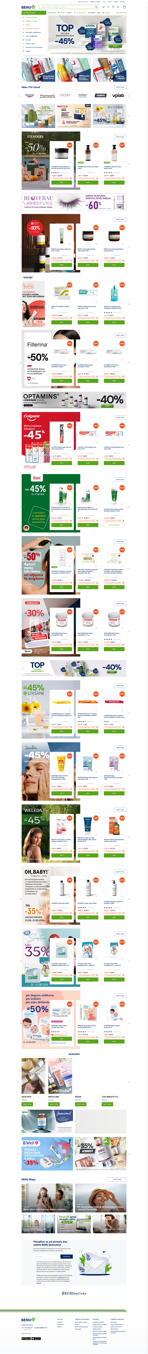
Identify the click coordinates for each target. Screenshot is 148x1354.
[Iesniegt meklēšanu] (96, 7)
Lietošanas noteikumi (98, 1322)
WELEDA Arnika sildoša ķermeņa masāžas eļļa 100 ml (114, 840)
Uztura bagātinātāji (31, 36)
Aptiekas (107, 12)
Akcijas (28, 25)
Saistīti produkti (114, 525)
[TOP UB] (74, 668)
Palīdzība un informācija (82, 1319)
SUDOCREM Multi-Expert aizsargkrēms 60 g (59, 634)
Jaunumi (110, 1)
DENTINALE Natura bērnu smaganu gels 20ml (59, 1026)
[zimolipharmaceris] (47, 96)
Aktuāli (62, 12)
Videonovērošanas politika (100, 1331)
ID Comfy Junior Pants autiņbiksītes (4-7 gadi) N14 (86, 964)
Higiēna (28, 51)
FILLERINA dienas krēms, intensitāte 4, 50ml (59, 365)
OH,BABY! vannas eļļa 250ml (60, 903)
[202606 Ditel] (50, 116)
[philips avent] (34, 304)
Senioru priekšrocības (116, 1324)
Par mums (60, 1319)
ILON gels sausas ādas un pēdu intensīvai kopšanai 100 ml (113, 510)
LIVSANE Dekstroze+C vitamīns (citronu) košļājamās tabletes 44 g (61, 715)
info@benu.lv (62, 1277)
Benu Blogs (60, 1324)
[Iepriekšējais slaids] (50, 35)
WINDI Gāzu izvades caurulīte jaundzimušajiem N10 (87, 1026)
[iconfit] (100, 1154)
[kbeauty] (74, 70)
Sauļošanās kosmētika (32, 28)
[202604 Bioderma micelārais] (85, 116)
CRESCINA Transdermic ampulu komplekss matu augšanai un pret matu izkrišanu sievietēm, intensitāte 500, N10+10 (113, 571)
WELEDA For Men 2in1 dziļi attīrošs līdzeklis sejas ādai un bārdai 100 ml (87, 839)
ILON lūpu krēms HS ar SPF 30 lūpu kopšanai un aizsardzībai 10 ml (61, 509)
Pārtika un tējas (30, 43)
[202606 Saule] (100, 1122)
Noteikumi (96, 1319)
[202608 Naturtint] (74, 201)
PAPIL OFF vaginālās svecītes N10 (60, 307)
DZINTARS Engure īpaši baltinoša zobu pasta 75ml (88, 778)
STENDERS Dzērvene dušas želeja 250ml (88, 167)
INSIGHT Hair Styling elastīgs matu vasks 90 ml (86, 250)
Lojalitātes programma (117, 1319)
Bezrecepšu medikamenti (33, 32)
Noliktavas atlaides (31, 21)
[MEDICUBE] (60, 1076)
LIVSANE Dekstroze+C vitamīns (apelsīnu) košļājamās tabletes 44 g (87, 715)
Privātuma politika (97, 1326)
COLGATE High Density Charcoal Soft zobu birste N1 (61, 448)
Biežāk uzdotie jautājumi (81, 1326)
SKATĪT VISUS (27, 1104)
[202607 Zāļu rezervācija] (121, 116)
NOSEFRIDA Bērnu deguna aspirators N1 (112, 1026)
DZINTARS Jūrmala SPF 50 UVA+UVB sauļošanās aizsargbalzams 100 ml (59, 777)
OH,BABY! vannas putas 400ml (87, 903)
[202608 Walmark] (74, 400)
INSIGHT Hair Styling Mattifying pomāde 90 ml (113, 250)
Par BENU (59, 1322)
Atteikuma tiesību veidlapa (100, 1324)
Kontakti (122, 1)
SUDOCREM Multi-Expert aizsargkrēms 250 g (111, 634)
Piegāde (116, 1)
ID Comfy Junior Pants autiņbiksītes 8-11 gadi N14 (112, 964)
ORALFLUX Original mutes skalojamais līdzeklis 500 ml (112, 307)
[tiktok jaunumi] (38, 70)
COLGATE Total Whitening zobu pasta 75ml (114, 448)
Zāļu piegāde (91, 12)
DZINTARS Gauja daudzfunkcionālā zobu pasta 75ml (113, 777)
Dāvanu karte (52, 12)
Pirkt (61, 182)
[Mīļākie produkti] (108, 7)
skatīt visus (120, 137)
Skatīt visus (120, 87)
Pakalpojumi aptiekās (95, 1)
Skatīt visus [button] (117, 1179)
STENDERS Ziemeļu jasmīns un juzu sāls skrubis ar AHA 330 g (60, 167)
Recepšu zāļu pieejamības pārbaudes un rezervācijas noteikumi (100, 1343)
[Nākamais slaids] (124, 35)
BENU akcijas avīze (83, 1)
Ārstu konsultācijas (31, 17)
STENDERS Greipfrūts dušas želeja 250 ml (112, 167)
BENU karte (122, 12)
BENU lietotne (114, 1329)
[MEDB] (87, 1076)
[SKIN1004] (34, 1076)
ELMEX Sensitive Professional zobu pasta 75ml (87, 307)
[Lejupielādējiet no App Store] (36, 1338)
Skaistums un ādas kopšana (34, 47)
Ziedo (104, 1)
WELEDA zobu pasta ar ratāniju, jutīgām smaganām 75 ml (61, 840)
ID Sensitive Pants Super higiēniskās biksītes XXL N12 (60, 964)
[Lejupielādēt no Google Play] (26, 1338)
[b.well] (47, 1154)
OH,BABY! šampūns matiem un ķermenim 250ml (113, 902)
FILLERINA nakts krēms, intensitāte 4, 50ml (111, 365)
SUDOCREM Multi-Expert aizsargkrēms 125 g (85, 634)
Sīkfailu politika (97, 1329)
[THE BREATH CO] (114, 1076)
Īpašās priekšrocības (116, 1326)
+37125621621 (28, 1328)
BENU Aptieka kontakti (81, 1322)
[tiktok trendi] (109, 70)
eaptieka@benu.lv (41, 1327)
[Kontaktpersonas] (103, 7)
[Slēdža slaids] (69, 48)
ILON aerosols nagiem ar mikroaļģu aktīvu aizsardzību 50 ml (87, 509)
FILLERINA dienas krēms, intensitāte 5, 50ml (85, 365)
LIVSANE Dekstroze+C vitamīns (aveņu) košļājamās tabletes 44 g (114, 716)
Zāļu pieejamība (81, 12)
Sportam (28, 40)
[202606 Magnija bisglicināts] (47, 1122)
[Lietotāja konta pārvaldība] (113, 7)
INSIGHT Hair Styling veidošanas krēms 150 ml (61, 250)
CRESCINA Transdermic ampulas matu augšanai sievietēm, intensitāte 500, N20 (88, 571)
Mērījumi (69, 12)
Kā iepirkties (78, 1329)
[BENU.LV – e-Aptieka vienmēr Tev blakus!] (28, 1319)
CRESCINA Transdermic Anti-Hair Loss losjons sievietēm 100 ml (61, 572)
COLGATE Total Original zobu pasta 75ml (87, 448)
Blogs (98, 12)
